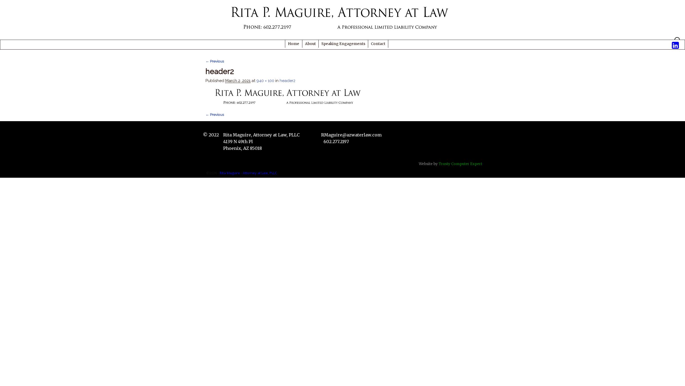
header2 (287, 80)
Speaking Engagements (343, 44)
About (310, 44)
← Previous (215, 61)
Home (293, 44)
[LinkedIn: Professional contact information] (675, 44)
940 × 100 (265, 80)
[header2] (290, 97)
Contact (378, 44)
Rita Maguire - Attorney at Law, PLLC (248, 172)
